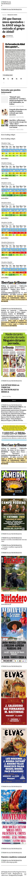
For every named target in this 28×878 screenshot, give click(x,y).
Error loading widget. (8, 135)
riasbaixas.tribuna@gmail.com (10, 293)
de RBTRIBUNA (12, 325)
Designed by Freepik (15, 875)
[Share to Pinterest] (12, 78)
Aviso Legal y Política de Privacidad (14, 295)
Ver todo (3, 94)
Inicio (4, 15)
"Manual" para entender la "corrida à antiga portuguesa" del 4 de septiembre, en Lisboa (17, 100)
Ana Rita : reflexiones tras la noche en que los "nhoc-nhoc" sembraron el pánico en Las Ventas (18, 123)
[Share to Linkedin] (16, 78)
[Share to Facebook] (3, 78)
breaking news (12, 15)
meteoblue (4, 158)
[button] (3, 82)
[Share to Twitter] (8, 78)
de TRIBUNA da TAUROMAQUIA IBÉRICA (14, 297)
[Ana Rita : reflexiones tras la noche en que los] (4, 122)
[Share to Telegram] (21, 78)
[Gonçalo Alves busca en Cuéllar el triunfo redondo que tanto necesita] (4, 112)
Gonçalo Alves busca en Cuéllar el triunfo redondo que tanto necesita (18, 112)
